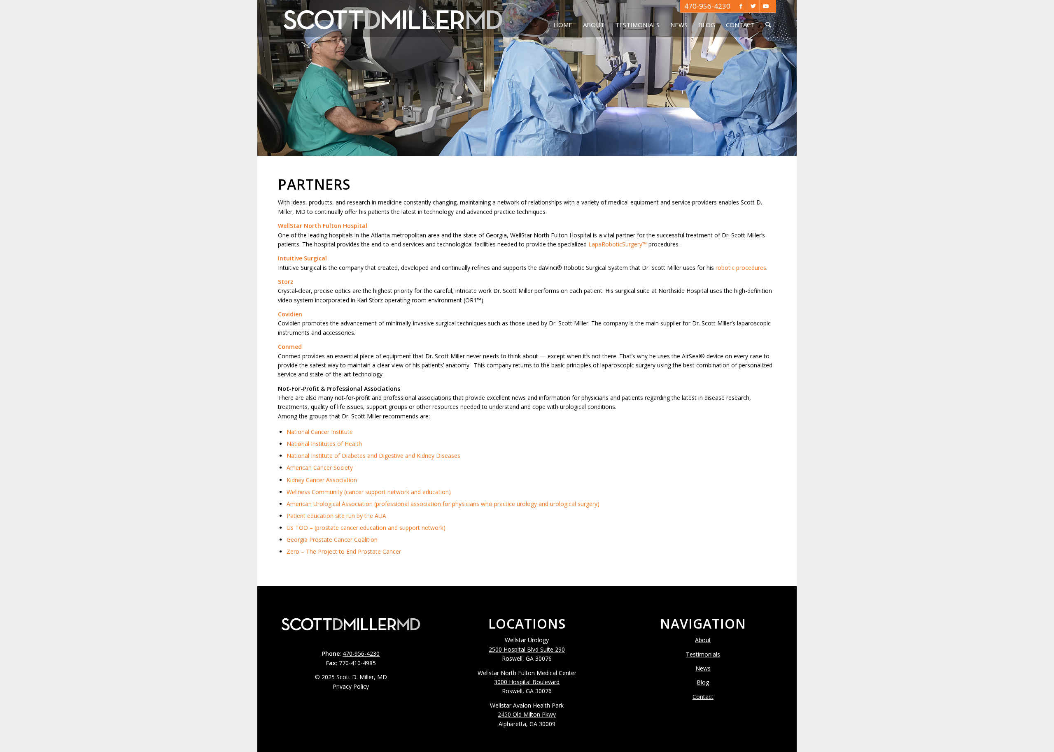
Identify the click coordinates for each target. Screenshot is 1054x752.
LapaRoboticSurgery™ (617, 244)
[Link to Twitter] (753, 6)
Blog (703, 682)
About (703, 640)
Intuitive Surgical (302, 258)
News (703, 668)
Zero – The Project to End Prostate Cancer (344, 551)
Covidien (290, 314)
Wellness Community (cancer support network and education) (369, 492)
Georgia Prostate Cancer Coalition (332, 539)
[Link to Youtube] (766, 6)
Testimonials (703, 654)
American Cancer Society (320, 467)
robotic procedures (741, 268)
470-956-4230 (707, 6)
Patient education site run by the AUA (336, 516)
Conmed (290, 346)
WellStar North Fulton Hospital (322, 226)
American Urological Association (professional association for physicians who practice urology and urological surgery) (443, 504)
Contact (703, 697)
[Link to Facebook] (741, 6)
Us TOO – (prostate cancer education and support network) (366, 528)
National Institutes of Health (324, 444)
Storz (286, 281)
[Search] (768, 18)
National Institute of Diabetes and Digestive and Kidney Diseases (373, 456)
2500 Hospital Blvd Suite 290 (527, 649)
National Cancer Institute (320, 432)
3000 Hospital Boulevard (527, 682)
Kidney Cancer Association (322, 480)
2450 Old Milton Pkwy (527, 714)
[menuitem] (563, 18)
